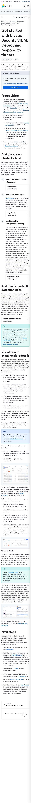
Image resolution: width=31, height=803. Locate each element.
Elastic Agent (10, 198)
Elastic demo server (16, 439)
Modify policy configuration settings (15, 222)
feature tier (13, 108)
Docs (3, 11)
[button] (7, 60)
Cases (17, 668)
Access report (26, 1)
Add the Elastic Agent (15, 194)
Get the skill (14, 87)
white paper (22, 676)
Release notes (9, 11)
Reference (27, 11)
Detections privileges (11, 146)
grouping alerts (13, 572)
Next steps (8, 632)
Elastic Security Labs (16, 679)
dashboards (10, 649)
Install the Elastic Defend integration (17, 180)
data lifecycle (25, 685)
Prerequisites (10, 95)
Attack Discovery (17, 655)
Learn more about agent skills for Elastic (15, 84)
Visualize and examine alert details (15, 353)
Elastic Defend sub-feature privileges (17, 130)
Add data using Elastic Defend (11, 156)
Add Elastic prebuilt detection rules (14, 288)
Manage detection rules (10, 344)
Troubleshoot (18, 11)
